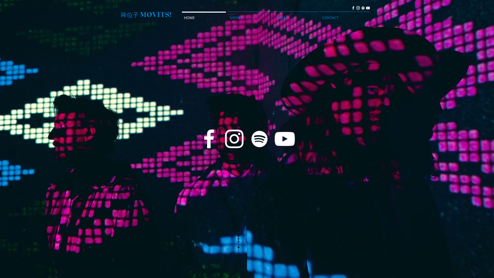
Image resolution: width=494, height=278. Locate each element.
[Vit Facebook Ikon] (353, 8)
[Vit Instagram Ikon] (358, 8)
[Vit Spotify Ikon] (363, 8)
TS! (166, 14)
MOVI (150, 14)
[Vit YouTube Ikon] (368, 8)
